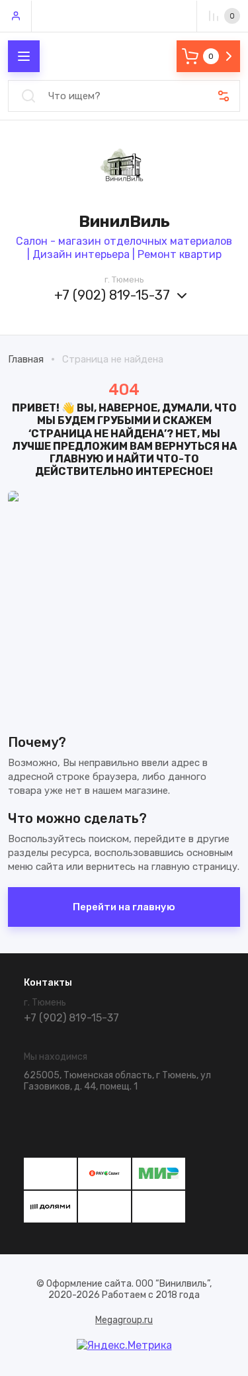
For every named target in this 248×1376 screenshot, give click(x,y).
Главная (26, 359)
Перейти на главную (124, 907)
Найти (28, 96)
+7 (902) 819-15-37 (112, 295)
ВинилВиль (124, 221)
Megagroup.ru (124, 1320)
